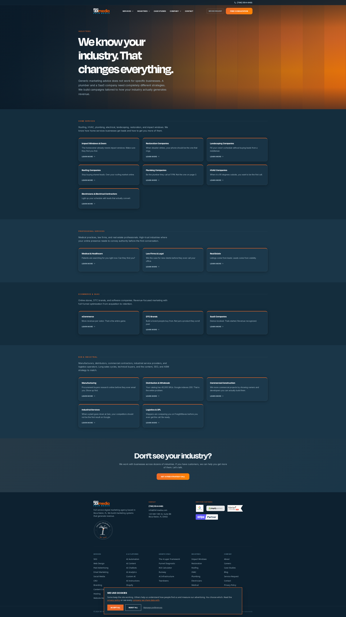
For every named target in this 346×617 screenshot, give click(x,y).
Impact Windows (199, 559)
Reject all (133, 607)
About (226, 559)
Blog (226, 572)
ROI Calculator (165, 567)
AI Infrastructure (166, 576)
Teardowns (164, 580)
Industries (142, 11)
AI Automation (132, 559)
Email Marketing (101, 572)
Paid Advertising (101, 567)
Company (174, 11)
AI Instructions (133, 580)
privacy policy (113, 600)
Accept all (115, 607)
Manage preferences (152, 607)
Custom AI (131, 576)
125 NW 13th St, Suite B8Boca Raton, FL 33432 (160, 515)
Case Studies (160, 11)
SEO (95, 559)
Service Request (215, 11)
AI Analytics (131, 572)
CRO (95, 580)
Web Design (99, 563)
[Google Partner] (200, 508)
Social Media (99, 576)
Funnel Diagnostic (167, 563)
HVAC (194, 572)
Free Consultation (239, 11)
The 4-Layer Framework (169, 559)
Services (127, 11)
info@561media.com (158, 510)
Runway (162, 572)
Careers (227, 563)
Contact (189, 11)
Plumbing (196, 576)
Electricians (197, 580)
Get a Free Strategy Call (173, 476)
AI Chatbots (131, 567)
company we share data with (146, 600)
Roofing (195, 567)
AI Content (131, 563)
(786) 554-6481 (244, 2)
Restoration (197, 563)
